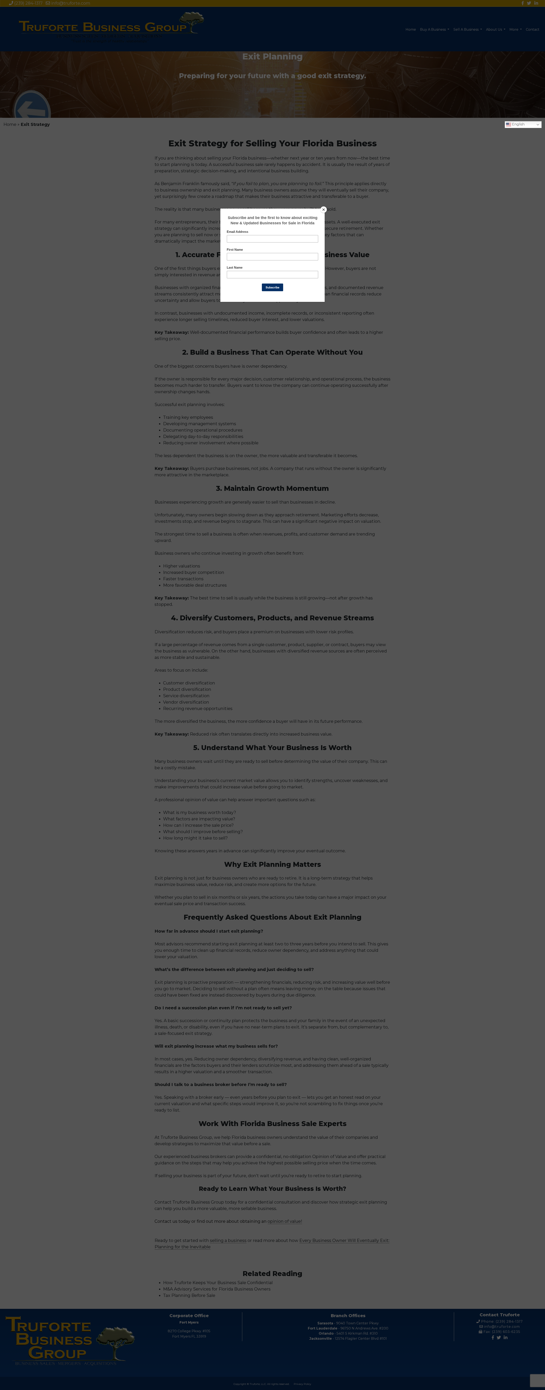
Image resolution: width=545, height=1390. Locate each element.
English (518, 124)
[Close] (323, 209)
